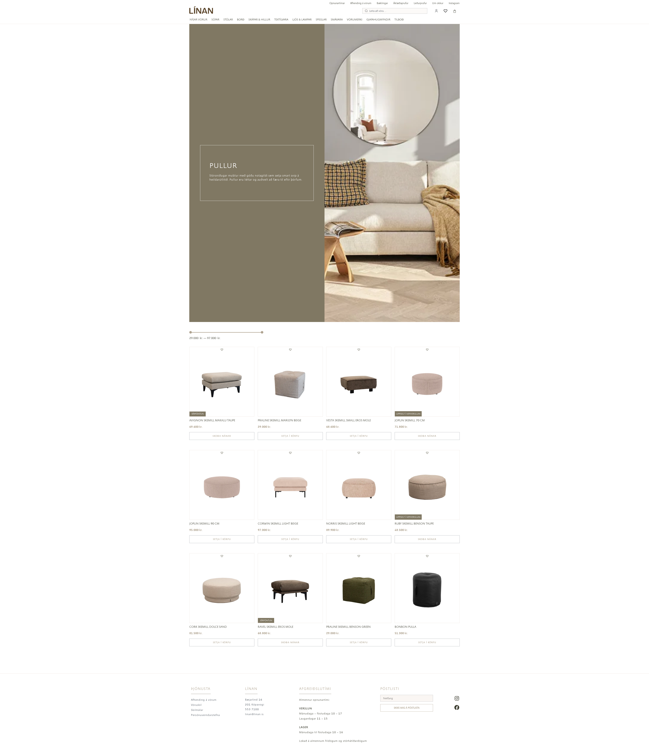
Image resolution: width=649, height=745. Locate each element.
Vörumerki (354, 19)
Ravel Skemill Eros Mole (275, 626)
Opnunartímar (337, 3)
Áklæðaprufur (400, 3)
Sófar (215, 19)
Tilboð (399, 19)
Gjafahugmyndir (378, 19)
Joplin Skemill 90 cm (204, 523)
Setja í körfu (290, 436)
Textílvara (281, 19)
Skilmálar (197, 710)
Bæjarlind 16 (253, 699)
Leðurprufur (420, 3)
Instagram (454, 3)
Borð (240, 19)
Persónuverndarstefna (205, 715)
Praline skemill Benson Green (348, 626)
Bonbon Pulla (405, 626)
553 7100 (252, 709)
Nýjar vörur (198, 19)
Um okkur (437, 3)
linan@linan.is (254, 714)
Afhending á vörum (360, 3)
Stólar (228, 19)
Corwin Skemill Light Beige (278, 523)
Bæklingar (382, 3)
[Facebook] (456, 707)
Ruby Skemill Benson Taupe (414, 523)
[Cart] (454, 11)
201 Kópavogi (254, 704)
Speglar (321, 19)
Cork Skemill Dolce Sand (208, 626)
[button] (221, 349)
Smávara (337, 19)
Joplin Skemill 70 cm (410, 420)
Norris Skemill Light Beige (345, 523)
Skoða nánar (222, 436)
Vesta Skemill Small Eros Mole (348, 420)
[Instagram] (456, 698)
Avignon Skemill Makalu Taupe (212, 420)
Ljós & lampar (302, 19)
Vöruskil (196, 704)
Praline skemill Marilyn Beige (279, 420)
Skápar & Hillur (259, 19)
